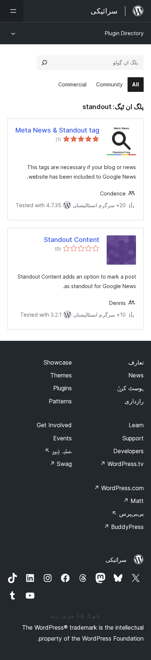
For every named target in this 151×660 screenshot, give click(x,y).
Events (62, 438)
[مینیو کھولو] (11, 11)
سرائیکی (116, 559)
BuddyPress (124, 526)
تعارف (136, 362)
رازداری (134, 401)
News (136, 375)
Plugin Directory (124, 33)
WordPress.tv (122, 463)
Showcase (58, 362)
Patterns (60, 401)
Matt (133, 500)
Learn (136, 425)
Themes (61, 375)
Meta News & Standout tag (57, 130)
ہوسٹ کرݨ (130, 388)
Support (133, 438)
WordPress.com (119, 488)
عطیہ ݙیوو (58, 451)
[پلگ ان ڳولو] (44, 62)
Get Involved (54, 425)
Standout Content (71, 239)
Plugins (62, 388)
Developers (128, 451)
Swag (60, 463)
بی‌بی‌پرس (128, 513)
